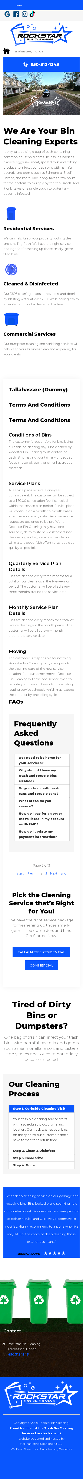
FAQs (16, 702)
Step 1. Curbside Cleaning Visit (39, 1109)
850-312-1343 (45, 64)
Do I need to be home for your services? (40, 760)
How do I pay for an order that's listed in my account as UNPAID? (41, 819)
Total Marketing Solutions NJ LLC (40, 1443)
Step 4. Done (24, 1165)
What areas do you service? (35, 803)
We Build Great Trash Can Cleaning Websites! (41, 1449)
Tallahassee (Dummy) (38, 389)
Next (53, 873)
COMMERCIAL (41, 965)
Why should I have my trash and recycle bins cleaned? (38, 775)
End (63, 873)
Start (20, 873)
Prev (30, 873)
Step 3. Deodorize (28, 1158)
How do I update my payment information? (38, 834)
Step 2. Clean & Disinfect (34, 1151)
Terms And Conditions (39, 405)
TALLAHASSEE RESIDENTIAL (41, 952)
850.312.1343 (18, 1354)
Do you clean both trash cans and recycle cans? (39, 791)
